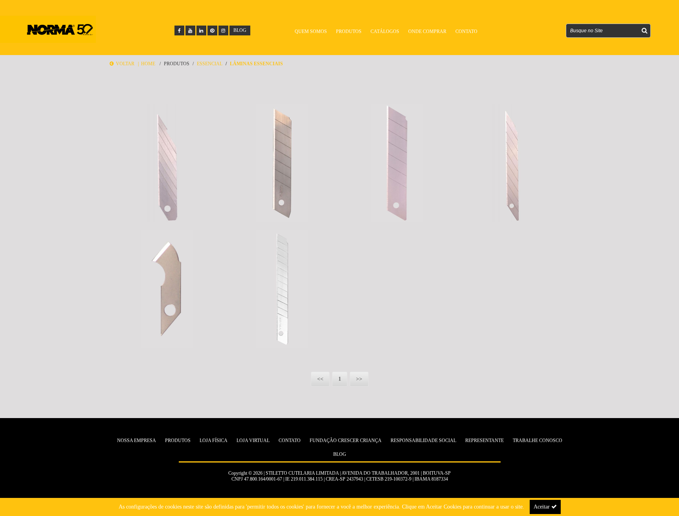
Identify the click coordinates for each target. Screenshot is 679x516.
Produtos (176, 63)
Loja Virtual (253, 440)
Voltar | (127, 63)
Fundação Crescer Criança (346, 440)
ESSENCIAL (209, 63)
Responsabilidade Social (423, 440)
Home (148, 63)
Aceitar (542, 507)
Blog (339, 454)
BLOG (239, 30)
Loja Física (214, 440)
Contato (290, 440)
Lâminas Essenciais (256, 63)
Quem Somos (311, 31)
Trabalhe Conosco (537, 440)
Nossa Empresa (136, 440)
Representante (484, 440)
